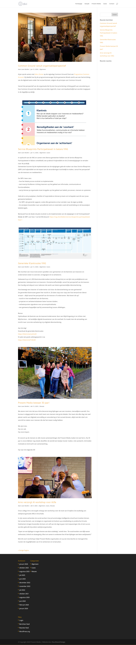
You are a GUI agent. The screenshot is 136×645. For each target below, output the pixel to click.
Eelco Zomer (39, 74)
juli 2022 (22, 590)
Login (21, 620)
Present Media (96, 4)
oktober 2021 (24, 594)
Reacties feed (24, 628)
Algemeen (43, 69)
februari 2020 (24, 605)
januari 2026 (23, 564)
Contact (111, 4)
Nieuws (42, 406)
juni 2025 (22, 579)
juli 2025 (22, 575)
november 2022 (24, 586)
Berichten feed (24, 624)
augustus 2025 (24, 571)
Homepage (78, 4)
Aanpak (87, 4)
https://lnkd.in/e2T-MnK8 (27, 340)
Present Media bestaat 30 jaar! (33, 402)
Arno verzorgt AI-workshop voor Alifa (37, 502)
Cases (105, 4)
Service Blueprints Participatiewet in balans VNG (43, 149)
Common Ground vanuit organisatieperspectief (42, 65)
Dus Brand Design (58, 642)
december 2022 (24, 583)
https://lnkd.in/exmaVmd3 (27, 334)
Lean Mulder (25, 69)
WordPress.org (24, 631)
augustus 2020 (24, 597)
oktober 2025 (24, 568)
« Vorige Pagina (23, 550)
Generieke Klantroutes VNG (32, 263)
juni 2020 (22, 601)
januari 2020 (23, 608)
